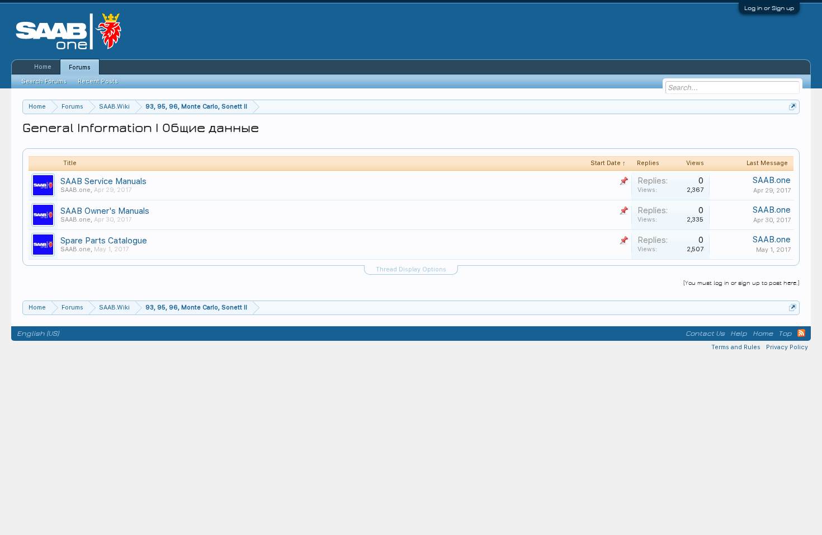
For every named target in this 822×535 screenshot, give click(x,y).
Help (738, 333)
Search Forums (44, 81)
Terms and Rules (735, 347)
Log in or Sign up (769, 8)
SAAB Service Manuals (103, 181)
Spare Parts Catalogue (103, 241)
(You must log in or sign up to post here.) (741, 283)
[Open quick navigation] (792, 106)
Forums (80, 67)
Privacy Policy (787, 347)
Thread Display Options (411, 269)
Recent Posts (98, 81)
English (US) (38, 333)
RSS (801, 333)
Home (42, 67)
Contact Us (705, 333)
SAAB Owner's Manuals (104, 211)
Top (785, 333)
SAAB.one (75, 190)
